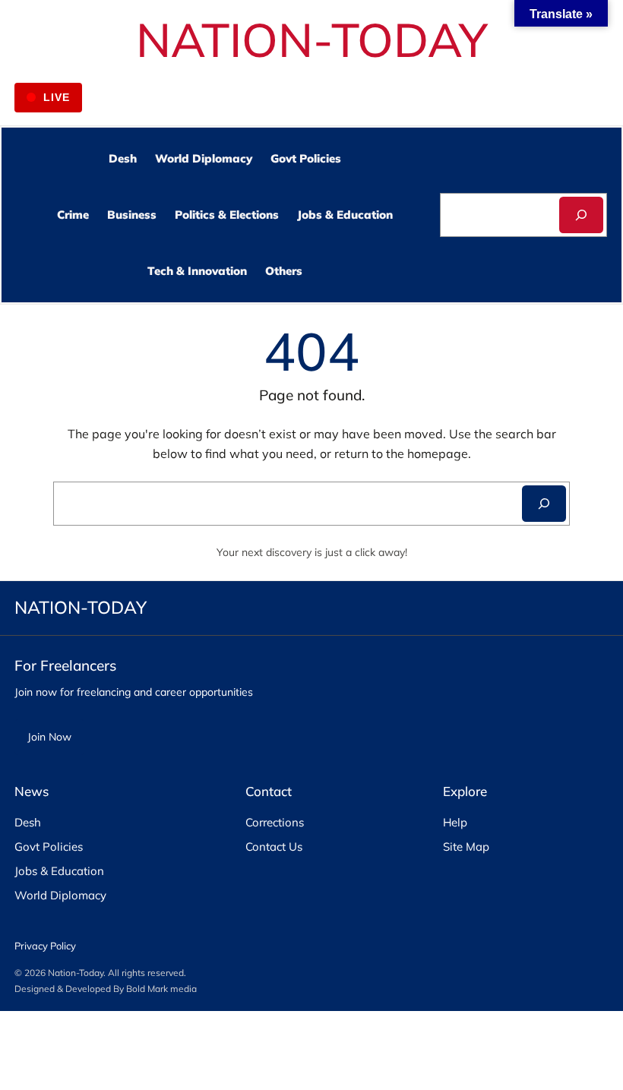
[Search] (581, 215)
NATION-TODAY (312, 39)
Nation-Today (75, 972)
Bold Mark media (161, 988)
